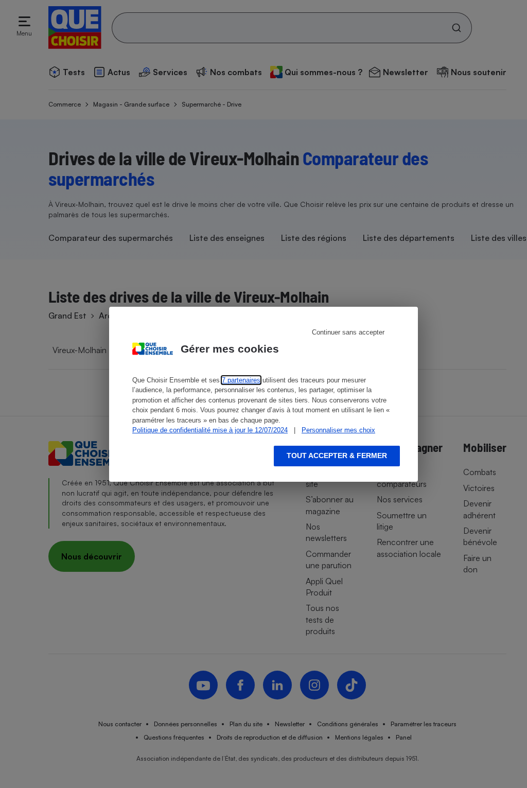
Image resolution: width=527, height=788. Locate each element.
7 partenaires (241, 380)
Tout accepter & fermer (337, 455)
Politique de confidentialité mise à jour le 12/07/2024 (210, 430)
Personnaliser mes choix (338, 430)
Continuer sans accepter (348, 332)
